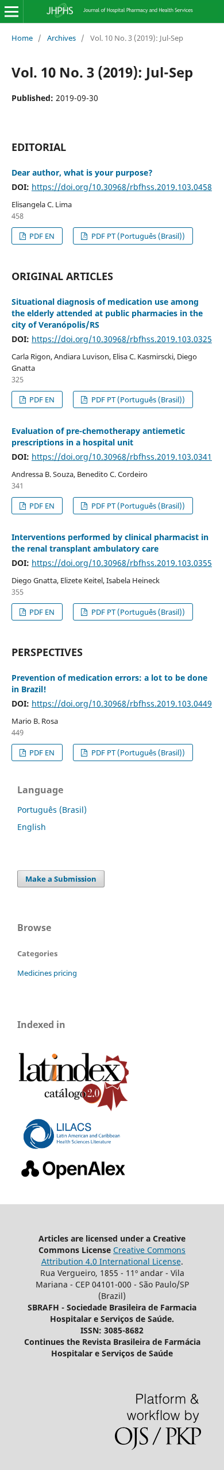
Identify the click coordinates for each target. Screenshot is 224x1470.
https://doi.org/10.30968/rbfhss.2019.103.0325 (122, 338)
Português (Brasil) (52, 809)
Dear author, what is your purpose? (82, 172)
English (31, 826)
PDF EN (41, 236)
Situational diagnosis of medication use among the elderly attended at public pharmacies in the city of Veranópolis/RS (107, 313)
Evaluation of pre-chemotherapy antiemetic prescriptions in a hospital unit (98, 436)
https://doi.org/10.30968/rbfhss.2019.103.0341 (122, 456)
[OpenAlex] (74, 1179)
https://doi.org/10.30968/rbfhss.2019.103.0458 (122, 186)
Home (22, 38)
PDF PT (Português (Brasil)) (137, 236)
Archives (61, 38)
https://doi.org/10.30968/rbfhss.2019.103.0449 (122, 703)
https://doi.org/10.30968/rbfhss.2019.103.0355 (122, 562)
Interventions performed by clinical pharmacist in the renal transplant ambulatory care (109, 543)
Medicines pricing (47, 973)
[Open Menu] (11, 11)
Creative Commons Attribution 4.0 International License (113, 1255)
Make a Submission (60, 879)
